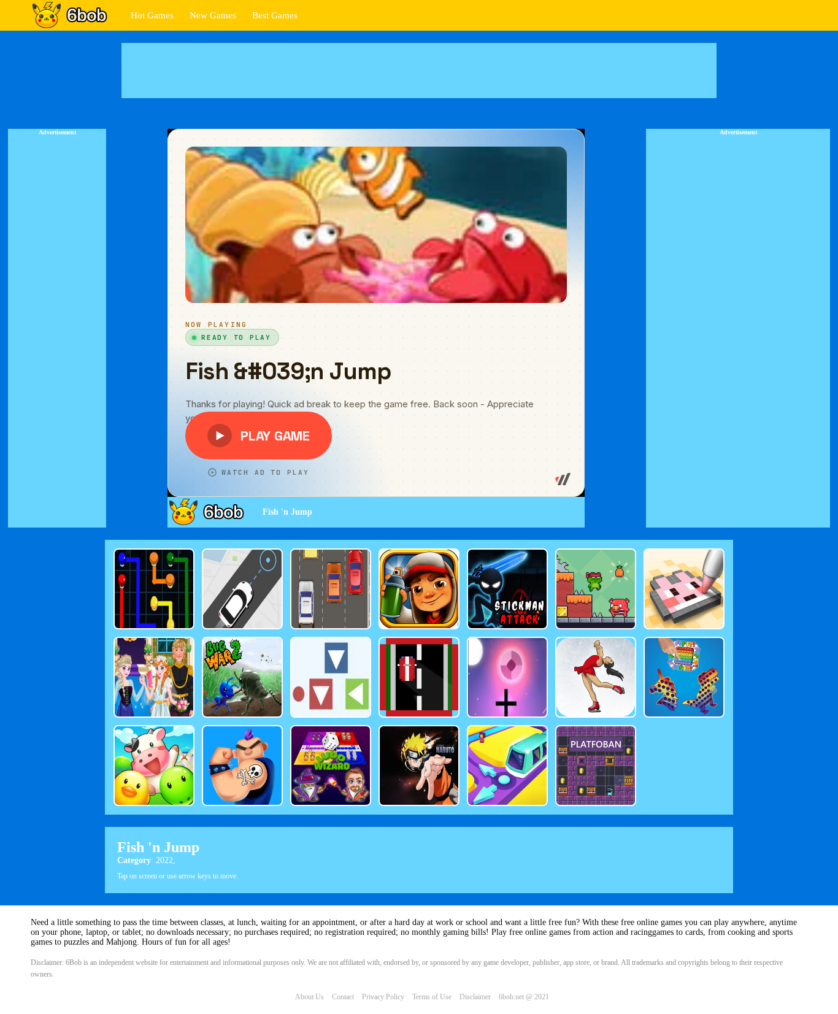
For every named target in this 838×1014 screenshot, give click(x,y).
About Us (309, 997)
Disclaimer (475, 997)
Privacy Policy (383, 997)
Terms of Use (432, 997)
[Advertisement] (419, 70)
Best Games (275, 15)
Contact (343, 997)
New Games (213, 15)
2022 (164, 860)
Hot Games (152, 15)
